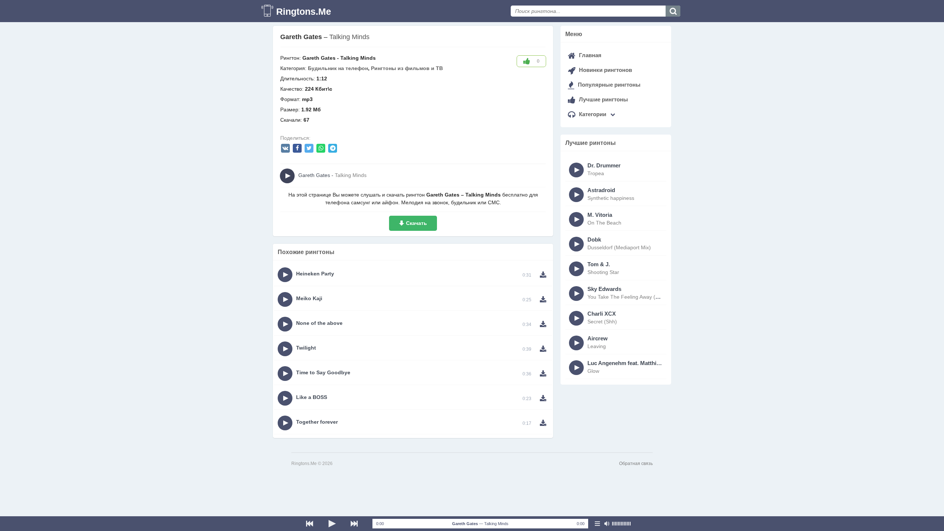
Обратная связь (636, 463)
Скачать (416, 223)
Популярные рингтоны (608, 84)
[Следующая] (354, 523)
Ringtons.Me (303, 11)
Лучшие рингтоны (602, 99)
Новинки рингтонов (604, 70)
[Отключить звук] (606, 523)
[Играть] (332, 523)
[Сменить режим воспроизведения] (597, 523)
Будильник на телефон (338, 68)
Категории (592, 114)
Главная (589, 55)
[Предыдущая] (310, 523)
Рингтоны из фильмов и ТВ (407, 68)
